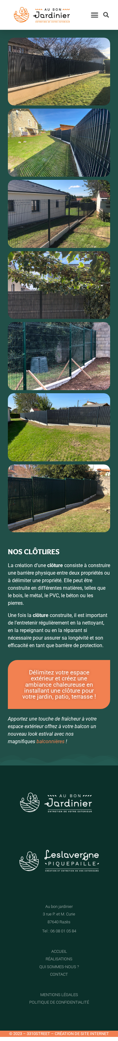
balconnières (51, 741)
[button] (94, 15)
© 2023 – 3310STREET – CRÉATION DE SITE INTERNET (59, 1033)
